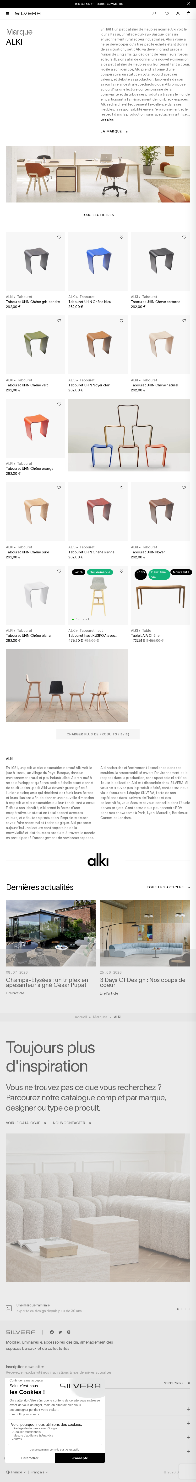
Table (146, 630)
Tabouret (24, 297)
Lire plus (107, 119)
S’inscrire (174, 1383)
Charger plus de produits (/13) (98, 734)
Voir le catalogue (23, 1123)
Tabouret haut (91, 630)
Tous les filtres (98, 215)
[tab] (178, 1309)
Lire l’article (15, 993)
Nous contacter (69, 1123)
